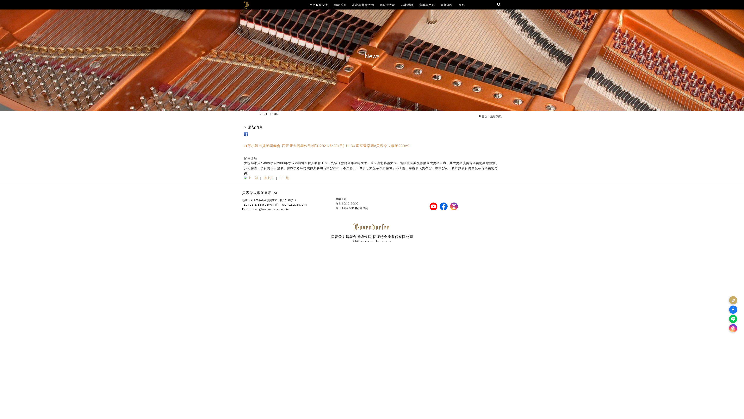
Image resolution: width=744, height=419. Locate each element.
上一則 (253, 178)
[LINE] (733, 319)
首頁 (484, 116)
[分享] (733, 300)
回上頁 (269, 178)
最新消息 (496, 116)
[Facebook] (733, 310)
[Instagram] (733, 328)
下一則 (284, 178)
